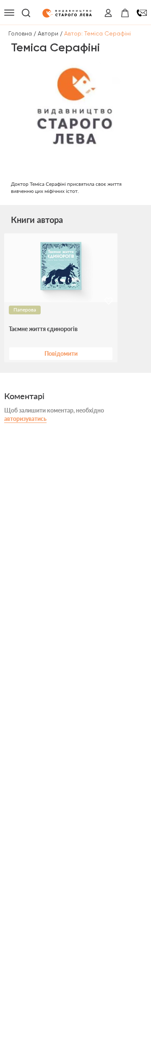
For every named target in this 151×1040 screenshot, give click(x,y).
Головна (20, 33)
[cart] (125, 13)
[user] (108, 13)
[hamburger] (9, 13)
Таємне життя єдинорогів (43, 329)
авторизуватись (25, 418)
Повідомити (61, 353)
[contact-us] (142, 13)
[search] (26, 13)
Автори (48, 33)
